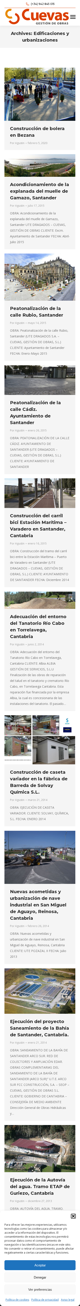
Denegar (40, 1277)
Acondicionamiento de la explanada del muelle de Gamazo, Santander (39, 191)
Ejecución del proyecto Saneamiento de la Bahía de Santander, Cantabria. (39, 1028)
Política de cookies (17, 1300)
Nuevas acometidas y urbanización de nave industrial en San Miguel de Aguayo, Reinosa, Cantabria (38, 905)
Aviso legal (67, 1300)
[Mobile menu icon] (73, 16)
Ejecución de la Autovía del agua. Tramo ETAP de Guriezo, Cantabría (40, 1186)
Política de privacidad (45, 1300)
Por (17, 143)
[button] (73, 1216)
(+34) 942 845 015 (43, 4)
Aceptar (40, 1265)
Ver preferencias (40, 1289)
